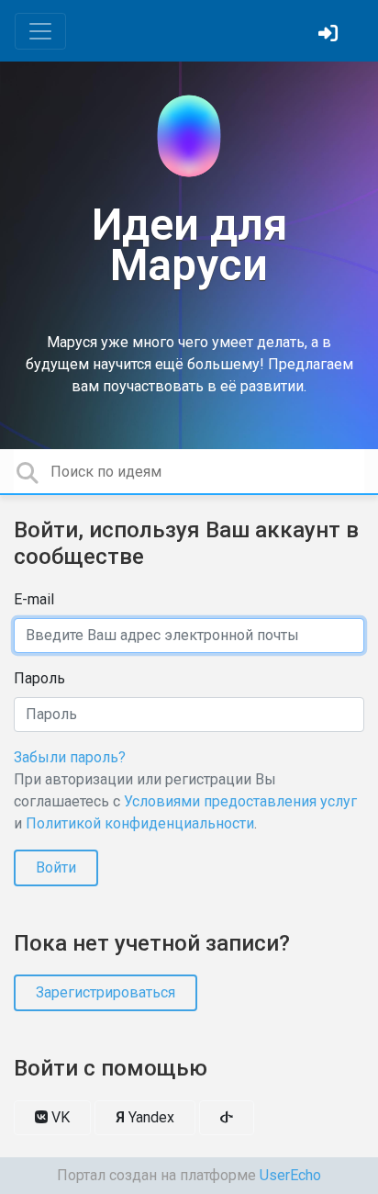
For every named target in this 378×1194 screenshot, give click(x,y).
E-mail (34, 599)
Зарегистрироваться (105, 992)
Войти (56, 867)
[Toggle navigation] (40, 31)
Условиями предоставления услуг (240, 801)
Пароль (39, 678)
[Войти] (330, 35)
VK (59, 1117)
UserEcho (290, 1175)
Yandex (145, 1117)
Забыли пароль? (70, 757)
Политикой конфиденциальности (140, 823)
